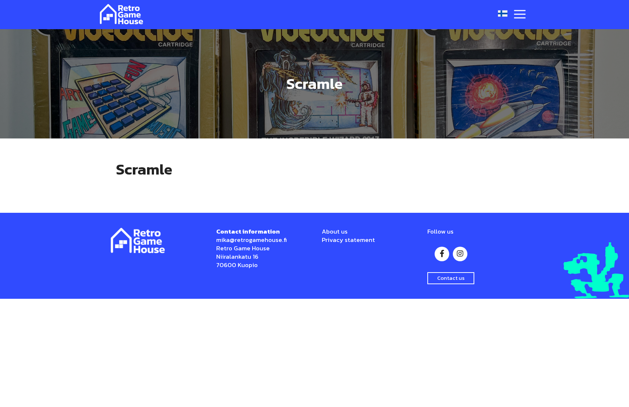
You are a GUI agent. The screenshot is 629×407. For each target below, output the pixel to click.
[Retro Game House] (121, 14)
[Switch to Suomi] (502, 13)
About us (335, 231)
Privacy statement (348, 239)
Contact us (450, 278)
